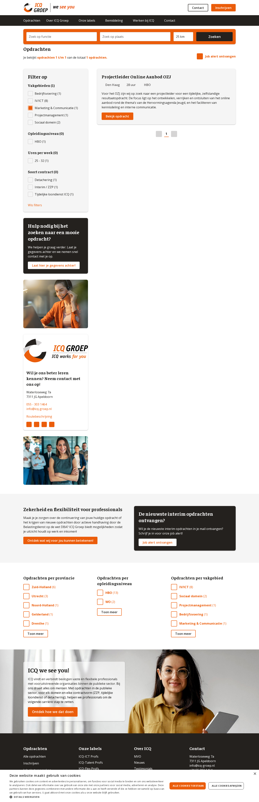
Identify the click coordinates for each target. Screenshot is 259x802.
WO (108, 602)
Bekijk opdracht (117, 116)
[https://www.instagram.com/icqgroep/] (36, 424)
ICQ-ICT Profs (88, 756)
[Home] (64, 7)
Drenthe (38, 623)
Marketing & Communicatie (200, 623)
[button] (86, 797)
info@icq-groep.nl (39, 409)
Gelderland (40, 614)
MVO (137, 756)
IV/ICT (184, 587)
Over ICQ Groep (57, 20)
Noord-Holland (43, 605)
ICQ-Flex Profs (89, 769)
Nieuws (139, 762)
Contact (198, 8)
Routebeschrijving (39, 416)
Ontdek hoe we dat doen (52, 711)
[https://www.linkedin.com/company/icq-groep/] (29, 424)
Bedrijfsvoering (191, 614)
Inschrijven (223, 8)
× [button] (254, 773)
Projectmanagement (195, 605)
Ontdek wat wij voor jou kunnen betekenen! (60, 540)
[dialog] (129, 786)
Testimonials (143, 769)
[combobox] (61, 36)
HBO (108, 593)
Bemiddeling (114, 20)
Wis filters (35, 205)
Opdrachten (31, 20)
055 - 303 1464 (36, 404)
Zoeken (214, 36)
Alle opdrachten (34, 756)
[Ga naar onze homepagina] (36, 7)
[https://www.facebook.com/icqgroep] (44, 424)
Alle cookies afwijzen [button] (227, 785)
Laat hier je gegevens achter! (53, 265)
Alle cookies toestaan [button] (188, 785)
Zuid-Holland (41, 587)
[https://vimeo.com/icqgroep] (51, 424)
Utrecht (38, 596)
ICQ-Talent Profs (91, 762)
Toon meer (35, 634)
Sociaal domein (190, 596)
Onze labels (87, 20)
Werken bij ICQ (143, 20)
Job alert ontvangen (220, 56)
